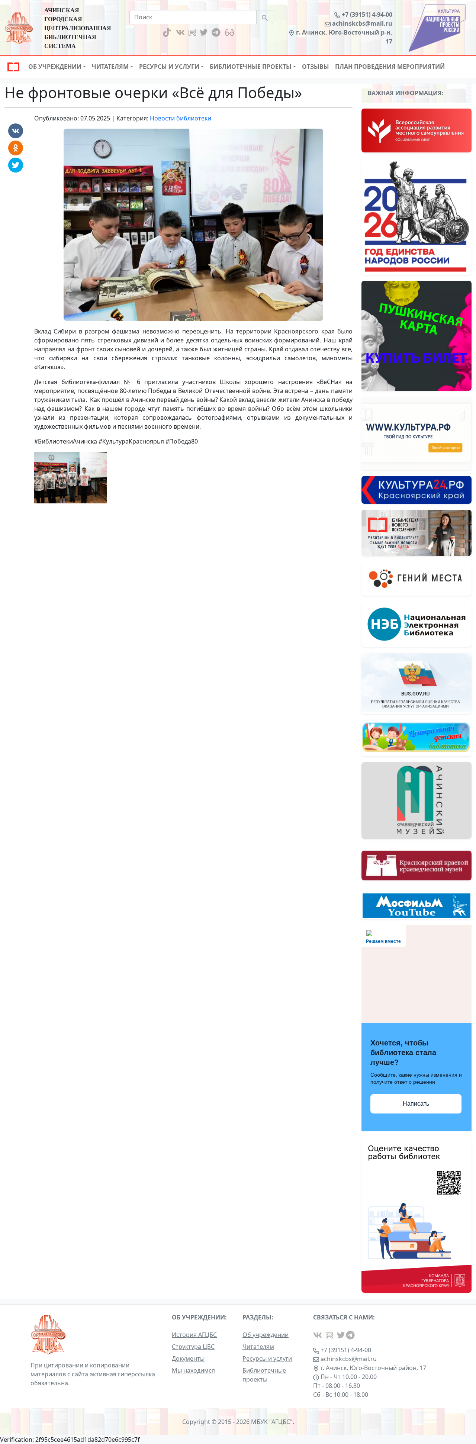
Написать (416, 1103)
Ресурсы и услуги (267, 1358)
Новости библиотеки (180, 118)
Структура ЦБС (193, 1347)
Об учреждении (265, 1335)
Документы (188, 1358)
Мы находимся (193, 1370)
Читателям (258, 1347)
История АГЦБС (194, 1335)
